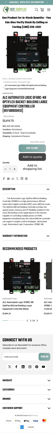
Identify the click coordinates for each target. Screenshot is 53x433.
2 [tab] (10, 320)
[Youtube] (43, 367)
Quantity (6, 163)
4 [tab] (21, 320)
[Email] (8, 178)
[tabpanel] (21, 287)
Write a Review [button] (8, 116)
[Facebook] (4, 178)
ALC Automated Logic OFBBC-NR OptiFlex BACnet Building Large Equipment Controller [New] (18, 305)
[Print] (13, 178)
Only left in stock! (37, 142)
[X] (17, 178)
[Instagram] (30, 367)
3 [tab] (16, 320)
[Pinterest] (26, 178)
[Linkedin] (22, 178)
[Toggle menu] (48, 9)
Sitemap (35, 415)
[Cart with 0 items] (42, 9)
